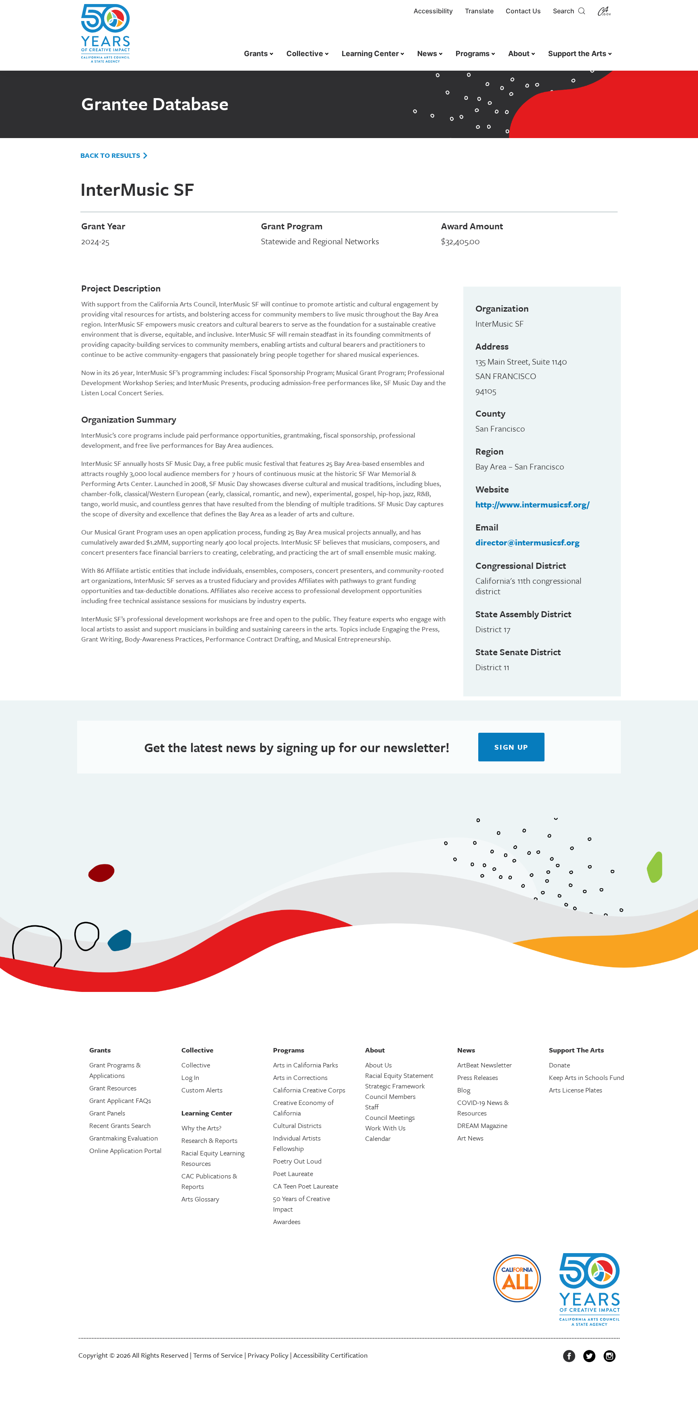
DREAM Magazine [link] (482, 1125)
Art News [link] (470, 1138)
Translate (479, 11)
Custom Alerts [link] (202, 1090)
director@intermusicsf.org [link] (527, 542)
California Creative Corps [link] (309, 1090)
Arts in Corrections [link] (300, 1077)
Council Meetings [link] (390, 1117)
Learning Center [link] (370, 53)
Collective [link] (304, 53)
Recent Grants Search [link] (120, 1125)
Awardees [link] (287, 1221)
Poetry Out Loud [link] (297, 1161)
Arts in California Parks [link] (305, 1065)
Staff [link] (371, 1107)
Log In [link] (190, 1077)
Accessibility (433, 11)
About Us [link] (378, 1065)
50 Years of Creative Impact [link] (301, 1203)
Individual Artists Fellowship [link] (297, 1143)
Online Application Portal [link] (125, 1150)
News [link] (427, 53)
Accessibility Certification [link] (330, 1355)
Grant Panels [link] (107, 1113)
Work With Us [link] (385, 1128)
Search (565, 11)
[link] (105, 37)
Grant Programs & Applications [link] (115, 1070)
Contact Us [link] (523, 11)
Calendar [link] (378, 1138)
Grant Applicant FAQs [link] (120, 1100)
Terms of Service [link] (218, 1355)
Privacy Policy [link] (268, 1355)
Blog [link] (463, 1090)
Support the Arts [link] (577, 53)
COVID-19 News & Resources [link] (483, 1107)
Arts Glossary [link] (200, 1199)
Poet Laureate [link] (293, 1173)
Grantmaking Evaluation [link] (123, 1138)
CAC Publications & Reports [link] (209, 1181)
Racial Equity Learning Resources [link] (212, 1158)
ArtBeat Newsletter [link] (484, 1065)
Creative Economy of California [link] (303, 1107)
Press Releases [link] (477, 1077)
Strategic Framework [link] (395, 1086)
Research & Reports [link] (209, 1140)
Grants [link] (256, 53)
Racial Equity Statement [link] (399, 1075)
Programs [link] (473, 53)
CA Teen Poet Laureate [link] (305, 1186)
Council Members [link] (390, 1096)
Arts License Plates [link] (575, 1090)
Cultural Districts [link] (297, 1125)
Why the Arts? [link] (201, 1128)
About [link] (519, 53)
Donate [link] (559, 1065)
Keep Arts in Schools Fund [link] (586, 1077)
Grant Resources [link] (113, 1088)
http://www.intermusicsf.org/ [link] (532, 504)
